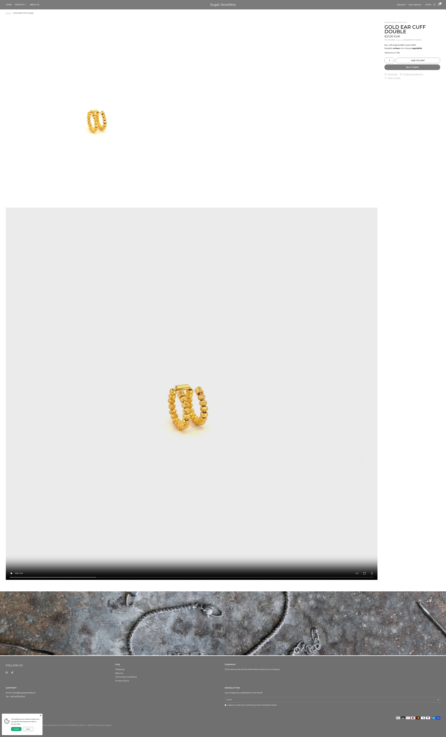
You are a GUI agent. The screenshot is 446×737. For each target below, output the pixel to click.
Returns (119, 673)
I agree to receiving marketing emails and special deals (252, 705)
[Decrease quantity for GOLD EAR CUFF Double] (386, 60)
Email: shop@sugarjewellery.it (21, 692)
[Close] (41, 715)
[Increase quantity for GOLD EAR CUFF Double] (392, 60)
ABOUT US (34, 4)
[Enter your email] (438, 700)
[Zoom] (186, 26)
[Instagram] (8, 672)
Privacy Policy (122, 680)
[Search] (434, 4)
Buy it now (412, 67)
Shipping (399, 40)
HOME (8, 4)
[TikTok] (13, 672)
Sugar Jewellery (223, 4)
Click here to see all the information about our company (252, 669)
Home (8, 13)
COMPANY (230, 664)
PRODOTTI (20, 4)
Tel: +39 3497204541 (15, 696)
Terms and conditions (126, 677)
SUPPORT (11, 688)
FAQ (117, 664)
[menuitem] (9, 4)
